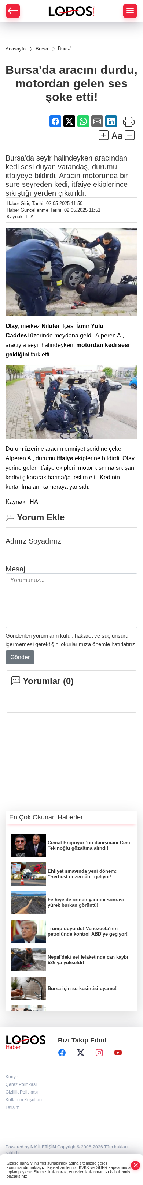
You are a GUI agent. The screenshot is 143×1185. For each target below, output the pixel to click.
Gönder (20, 657)
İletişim (12, 1107)
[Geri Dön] (13, 11)
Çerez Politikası (21, 1084)
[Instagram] (99, 1052)
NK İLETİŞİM (43, 1147)
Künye (12, 1076)
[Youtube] (118, 1052)
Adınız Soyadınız (33, 541)
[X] (80, 1052)
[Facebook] (62, 1052)
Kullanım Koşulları (24, 1099)
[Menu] (130, 11)
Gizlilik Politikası (22, 1092)
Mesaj (15, 569)
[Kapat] (135, 1165)
